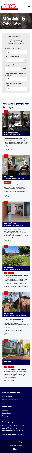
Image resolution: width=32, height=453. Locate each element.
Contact (5, 410)
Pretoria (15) (20, 426)
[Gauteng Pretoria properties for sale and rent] (9, 6)
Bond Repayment (16, 42)
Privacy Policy (6, 413)
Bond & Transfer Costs (16, 44)
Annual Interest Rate (12, 57)
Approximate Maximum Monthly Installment (16, 74)
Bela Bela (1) (13, 428)
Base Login (5, 416)
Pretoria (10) (19, 430)
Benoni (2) (5, 428)
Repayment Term (10, 65)
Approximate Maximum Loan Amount (14, 84)
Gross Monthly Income (12, 48)
